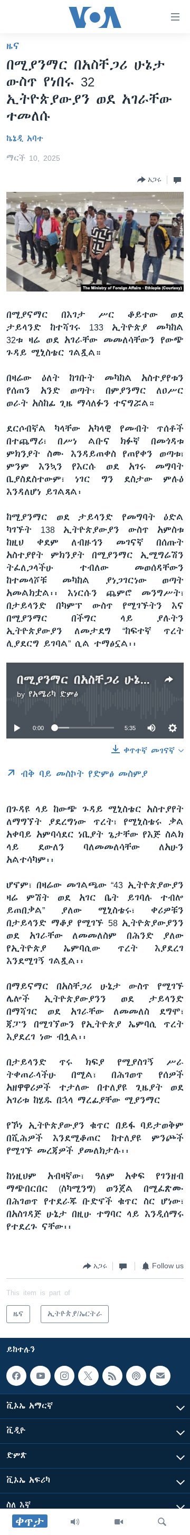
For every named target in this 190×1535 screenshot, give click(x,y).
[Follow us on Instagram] (64, 1376)
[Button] (149, 179)
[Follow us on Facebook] (16, 1376)
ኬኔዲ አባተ (24, 138)
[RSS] (112, 1376)
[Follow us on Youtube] (40, 1376)
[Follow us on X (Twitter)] (88, 1376)
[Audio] (75, 1522)
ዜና (13, 46)
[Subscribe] (160, 1376)
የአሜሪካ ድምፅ (53, 694)
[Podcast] (136, 1376)
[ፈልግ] (162, 1522)
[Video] (119, 1522)
